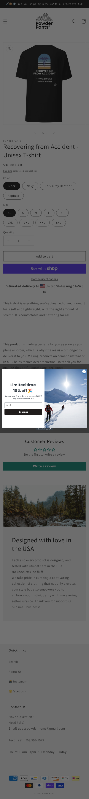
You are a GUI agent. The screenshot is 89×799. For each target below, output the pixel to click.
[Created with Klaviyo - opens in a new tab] (44, 429)
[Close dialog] (84, 372)
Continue (23, 411)
